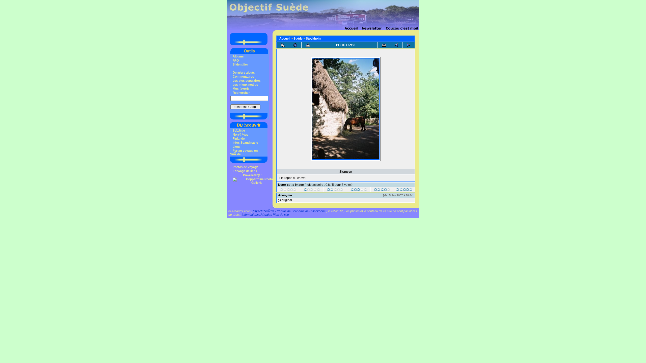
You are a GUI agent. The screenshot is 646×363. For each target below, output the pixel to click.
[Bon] (359, 190)
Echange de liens (245, 171)
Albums (238, 56)
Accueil (284, 38)
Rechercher (241, 93)
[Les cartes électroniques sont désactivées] (384, 45)
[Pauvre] (312, 190)
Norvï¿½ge (240, 134)
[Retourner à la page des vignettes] (283, 45)
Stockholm (313, 38)
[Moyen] (335, 190)
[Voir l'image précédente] (396, 45)
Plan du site (281, 215)
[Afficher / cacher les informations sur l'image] (295, 45)
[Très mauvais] (288, 190)
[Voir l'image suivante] (408, 45)
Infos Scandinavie (245, 142)
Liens (236, 146)
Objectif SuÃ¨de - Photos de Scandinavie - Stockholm (289, 211)
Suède (298, 38)
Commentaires (243, 76)
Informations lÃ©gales (257, 215)
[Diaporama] (308, 45)
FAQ (236, 60)
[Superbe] (404, 190)
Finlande (239, 138)
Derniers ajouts (244, 72)
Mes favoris (241, 88)
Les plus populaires (247, 80)
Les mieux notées (245, 84)
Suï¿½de (239, 130)
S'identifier (240, 64)
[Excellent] (382, 190)
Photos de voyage (245, 167)
